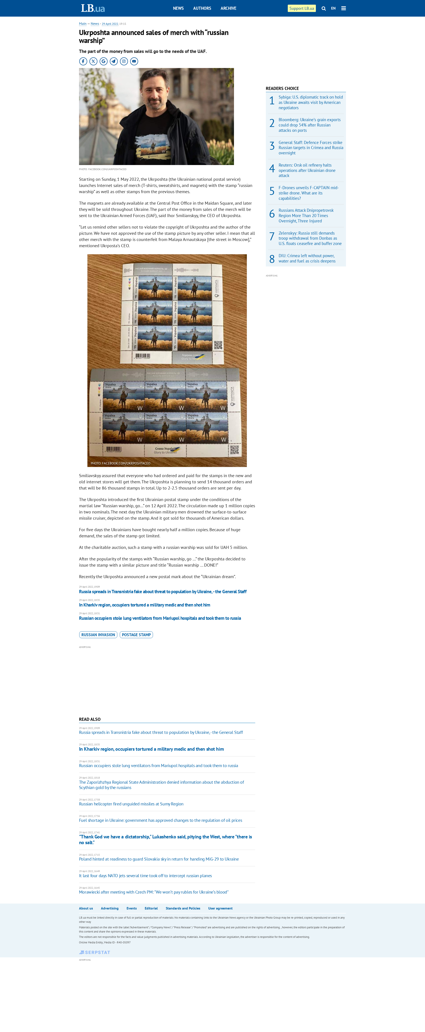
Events (132, 908)
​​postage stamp (136, 634)
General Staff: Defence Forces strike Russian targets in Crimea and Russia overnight (311, 148)
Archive (228, 8)
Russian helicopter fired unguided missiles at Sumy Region (131, 804)
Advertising (110, 908)
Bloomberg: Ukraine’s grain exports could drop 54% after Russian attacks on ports (310, 125)
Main (83, 23)
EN (333, 8)
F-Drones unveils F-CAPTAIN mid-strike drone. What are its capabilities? (309, 193)
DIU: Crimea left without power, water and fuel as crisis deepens (307, 258)
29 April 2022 (110, 24)
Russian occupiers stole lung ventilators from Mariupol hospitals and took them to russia (160, 618)
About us (86, 908)
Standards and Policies (183, 908)
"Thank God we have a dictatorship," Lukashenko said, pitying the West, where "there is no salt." (165, 839)
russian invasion (98, 634)
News (178, 8)
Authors (202, 8)
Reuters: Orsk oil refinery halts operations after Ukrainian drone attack (307, 170)
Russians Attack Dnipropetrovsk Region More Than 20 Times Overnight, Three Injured (306, 216)
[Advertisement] (167, 681)
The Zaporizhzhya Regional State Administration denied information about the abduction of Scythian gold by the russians (161, 784)
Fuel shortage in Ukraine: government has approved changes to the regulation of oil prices (160, 820)
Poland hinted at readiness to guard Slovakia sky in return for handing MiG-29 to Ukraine (159, 859)
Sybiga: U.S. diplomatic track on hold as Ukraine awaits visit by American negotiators (311, 102)
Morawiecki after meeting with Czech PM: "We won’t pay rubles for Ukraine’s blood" (154, 892)
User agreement (220, 908)
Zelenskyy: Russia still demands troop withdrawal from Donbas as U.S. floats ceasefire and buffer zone (310, 238)
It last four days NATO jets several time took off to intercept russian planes (145, 875)
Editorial (151, 908)
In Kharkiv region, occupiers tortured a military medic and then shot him (144, 605)
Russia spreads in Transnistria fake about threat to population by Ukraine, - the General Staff (163, 592)
